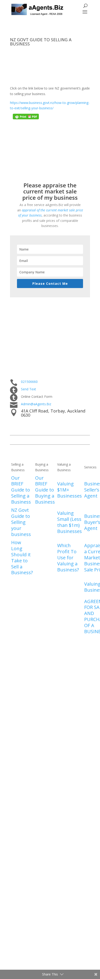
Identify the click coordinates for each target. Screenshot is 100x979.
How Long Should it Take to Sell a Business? (22, 557)
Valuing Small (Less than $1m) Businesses (69, 522)
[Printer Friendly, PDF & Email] (26, 118)
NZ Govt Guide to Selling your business (21, 522)
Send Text (28, 389)
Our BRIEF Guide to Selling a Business (21, 490)
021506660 (29, 381)
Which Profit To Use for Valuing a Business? (68, 557)
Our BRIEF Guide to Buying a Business (45, 490)
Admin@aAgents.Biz (36, 404)
